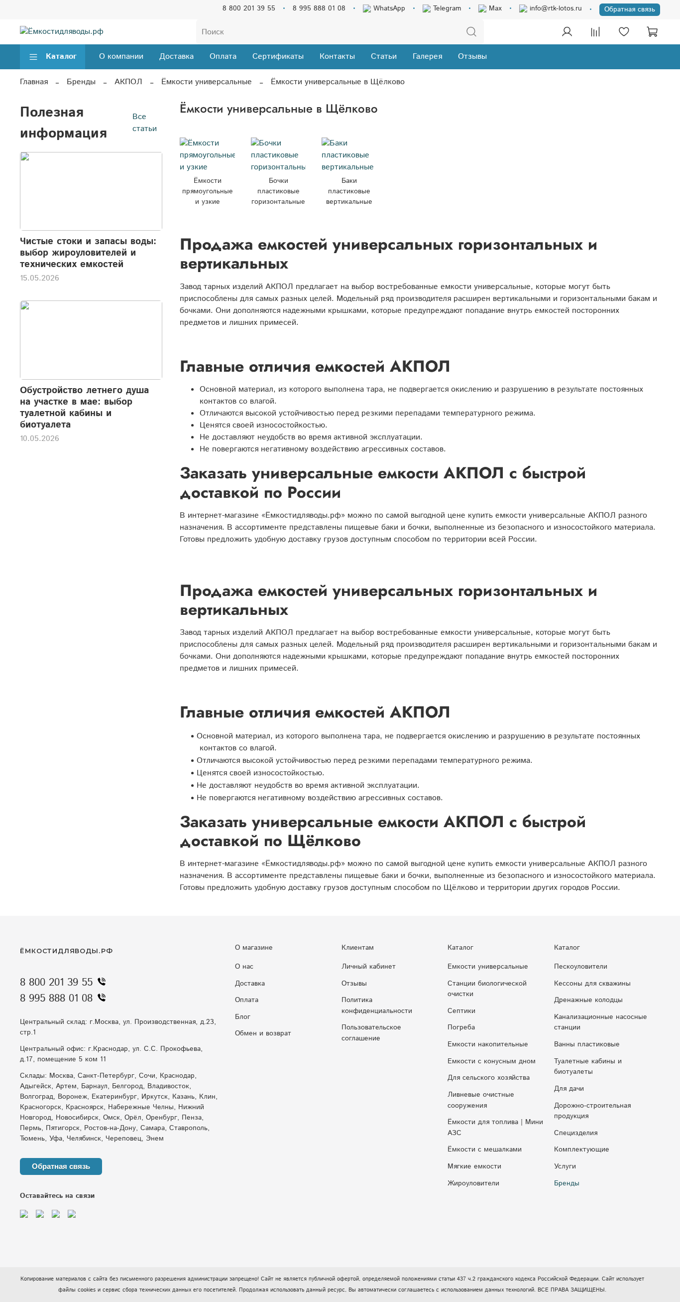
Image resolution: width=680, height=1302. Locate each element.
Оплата (223, 56)
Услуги (565, 1166)
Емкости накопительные (488, 1044)
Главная (34, 82)
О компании (121, 56)
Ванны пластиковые (587, 1044)
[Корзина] (652, 32)
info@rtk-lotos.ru (554, 8)
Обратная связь (629, 9)
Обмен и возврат (263, 1033)
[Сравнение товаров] (595, 32)
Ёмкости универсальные (206, 82)
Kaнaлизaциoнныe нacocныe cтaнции (600, 1022)
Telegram (446, 8)
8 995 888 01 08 (319, 8)
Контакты (337, 56)
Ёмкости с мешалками (485, 1150)
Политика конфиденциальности (376, 1005)
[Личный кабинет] (567, 32)
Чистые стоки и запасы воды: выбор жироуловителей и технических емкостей (88, 253)
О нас (244, 967)
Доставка (176, 56)
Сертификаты (278, 56)
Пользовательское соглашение (371, 1032)
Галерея (427, 56)
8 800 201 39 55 (249, 8)
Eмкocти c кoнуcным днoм (492, 1061)
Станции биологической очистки (487, 989)
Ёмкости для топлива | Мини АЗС (495, 1127)
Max (494, 8)
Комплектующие (581, 1150)
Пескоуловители (580, 967)
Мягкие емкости (474, 1166)
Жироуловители (473, 1183)
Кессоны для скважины (592, 984)
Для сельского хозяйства (489, 1078)
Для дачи (569, 1089)
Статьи (384, 56)
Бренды (81, 82)
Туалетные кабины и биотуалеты (588, 1066)
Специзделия (575, 1133)
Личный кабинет (368, 967)
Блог (242, 1017)
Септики (461, 1011)
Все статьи (144, 122)
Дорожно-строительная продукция (592, 1111)
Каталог (61, 56)
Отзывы (472, 56)
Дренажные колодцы (588, 1000)
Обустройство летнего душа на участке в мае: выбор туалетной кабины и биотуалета (84, 408)
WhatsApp (388, 8)
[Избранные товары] (624, 32)
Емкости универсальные (488, 967)
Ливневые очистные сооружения (481, 1100)
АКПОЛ (128, 82)
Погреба (461, 1027)
